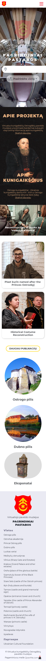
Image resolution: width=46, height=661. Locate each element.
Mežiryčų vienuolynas (14, 556)
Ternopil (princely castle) (15, 607)
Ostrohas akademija (13, 539)
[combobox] (23, 78)
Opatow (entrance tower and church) (22, 596)
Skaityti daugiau (23, 133)
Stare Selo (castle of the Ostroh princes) (23, 581)
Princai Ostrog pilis (13, 543)
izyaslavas (8, 634)
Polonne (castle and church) (17, 611)
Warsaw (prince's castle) (15, 622)
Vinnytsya (8, 626)
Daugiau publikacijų (23, 348)
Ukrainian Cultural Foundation (18, 644)
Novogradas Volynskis (14, 630)
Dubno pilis (9, 547)
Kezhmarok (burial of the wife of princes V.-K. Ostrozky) (19, 616)
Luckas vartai (10, 551)
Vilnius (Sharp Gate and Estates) (19, 560)
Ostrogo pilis (10, 535)
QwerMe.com (32, 658)
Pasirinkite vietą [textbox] (23, 78)
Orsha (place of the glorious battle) (20, 570)
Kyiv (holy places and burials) (18, 585)
